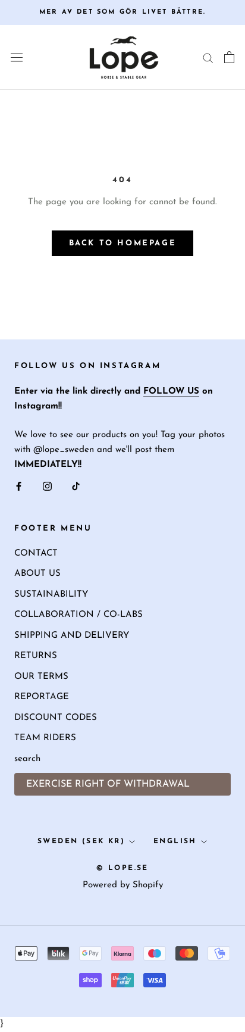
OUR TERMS (41, 676)
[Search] (208, 57)
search (27, 758)
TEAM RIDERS (45, 738)
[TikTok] (75, 486)
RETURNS (35, 655)
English (175, 841)
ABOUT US (37, 573)
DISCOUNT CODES (55, 717)
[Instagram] (47, 486)
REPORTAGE (41, 697)
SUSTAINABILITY (51, 594)
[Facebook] (18, 486)
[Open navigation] (17, 58)
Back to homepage (123, 243)
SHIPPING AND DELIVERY (71, 635)
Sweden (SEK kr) (81, 841)
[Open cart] (229, 57)
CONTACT (36, 553)
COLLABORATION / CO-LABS (78, 614)
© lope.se (122, 868)
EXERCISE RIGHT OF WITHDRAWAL (108, 784)
